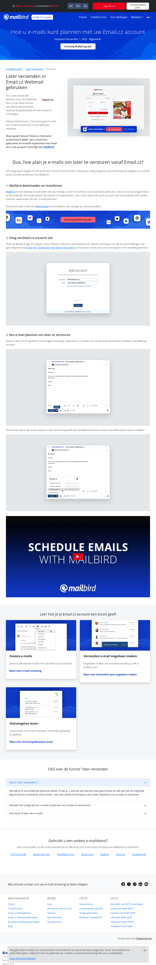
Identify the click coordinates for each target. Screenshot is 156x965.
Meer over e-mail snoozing (25, 670)
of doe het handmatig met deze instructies (49, 247)
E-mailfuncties (99, 17)
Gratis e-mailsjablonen (19, 913)
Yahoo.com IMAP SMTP (122, 921)
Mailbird (49, 147)
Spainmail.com (41, 854)
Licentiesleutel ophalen (91, 908)
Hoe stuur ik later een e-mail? (26, 813)
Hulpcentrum (86, 904)
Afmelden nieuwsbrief (90, 917)
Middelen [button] (136, 17)
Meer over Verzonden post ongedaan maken (110, 674)
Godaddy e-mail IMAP (122, 926)
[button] (148, 17)
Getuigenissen (54, 921)
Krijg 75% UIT (109, 6)
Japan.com (87, 854)
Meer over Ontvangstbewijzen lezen (31, 741)
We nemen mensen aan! (59, 908)
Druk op (51, 913)
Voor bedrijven (118, 17)
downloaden (42, 206)
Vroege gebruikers (88, 913)
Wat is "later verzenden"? (23, 782)
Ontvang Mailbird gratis (78, 46)
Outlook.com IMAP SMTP (123, 913)
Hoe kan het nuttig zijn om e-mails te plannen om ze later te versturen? (50, 805)
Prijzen (83, 17)
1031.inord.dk (18, 854)
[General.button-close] (145, 950)
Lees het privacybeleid (22, 958)
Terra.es (120, 854)
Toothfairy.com (65, 854)
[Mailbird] (16, 17)
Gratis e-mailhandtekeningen (23, 917)
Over (49, 904)
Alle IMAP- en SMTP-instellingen (127, 904)
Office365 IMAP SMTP (121, 917)
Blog (10, 926)
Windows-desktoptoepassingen (24, 921)
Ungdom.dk (139, 854)
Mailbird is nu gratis (42, 17)
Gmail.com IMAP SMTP (122, 908)
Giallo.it (104, 854)
